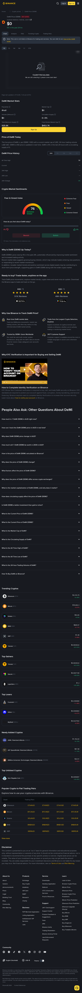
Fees (44, 920)
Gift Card (25, 891)
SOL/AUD (31, 818)
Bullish (55, 235)
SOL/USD (60, 818)
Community (6, 904)
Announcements (8, 887)
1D (4, 48)
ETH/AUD (31, 805)
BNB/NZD (45, 825)
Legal (4, 894)
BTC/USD (60, 812)
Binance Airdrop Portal (49, 934)
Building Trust (7, 897)
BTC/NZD (45, 812)
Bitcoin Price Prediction (69, 900)
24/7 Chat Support (48, 908)
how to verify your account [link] (25, 398)
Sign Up (71, 3)
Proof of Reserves (48, 896)
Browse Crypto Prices (69, 884)
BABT (24, 894)
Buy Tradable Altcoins (69, 930)
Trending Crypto (33, 34)
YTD (29, 48)
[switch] (42, 961)
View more (6, 838)
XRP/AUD (31, 831)
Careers (5, 884)
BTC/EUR (74, 812)
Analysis (14, 34)
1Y (24, 48)
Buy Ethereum (67, 926)
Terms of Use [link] (56, 863)
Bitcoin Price (66, 887)
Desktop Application (49, 884)
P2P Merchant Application (30, 912)
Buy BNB (65, 916)
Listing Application (28, 915)
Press (4, 891)
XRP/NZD (45, 831)
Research (25, 897)
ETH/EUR (74, 805)
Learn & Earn (66, 880)
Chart (5, 34)
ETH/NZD (45, 805)
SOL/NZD (45, 818)
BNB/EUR (74, 825)
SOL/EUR (74, 818)
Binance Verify (47, 927)
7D (9, 48)
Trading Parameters (48, 930)
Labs (24, 925)
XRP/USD (60, 831)
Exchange (25, 880)
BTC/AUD (31, 812)
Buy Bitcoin (66, 913)
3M (19, 48)
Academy (25, 887)
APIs (43, 924)
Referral (45, 887)
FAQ (22, 34)
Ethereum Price (67, 891)
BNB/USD (60, 825)
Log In (64, 3)
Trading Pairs (47, 34)
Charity (24, 901)
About (5, 880)
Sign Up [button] (34, 129)
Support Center (47, 911)
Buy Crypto (26, 884)
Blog (4, 901)
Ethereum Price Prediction (70, 903)
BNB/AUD (31, 825)
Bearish (26, 235)
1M (14, 48)
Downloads (46, 880)
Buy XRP (65, 919)
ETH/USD (60, 805)
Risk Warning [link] (69, 863)
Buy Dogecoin (67, 923)
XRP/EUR (74, 831)
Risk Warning (7, 908)
